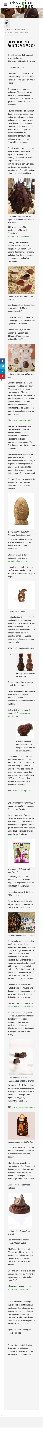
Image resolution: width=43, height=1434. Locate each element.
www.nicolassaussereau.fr (24, 1107)
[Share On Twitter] (2, 366)
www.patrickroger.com (22, 791)
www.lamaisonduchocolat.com (20, 236)
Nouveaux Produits (11, 36)
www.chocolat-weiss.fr (23, 1007)
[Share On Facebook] (2, 361)
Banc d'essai (14, 32)
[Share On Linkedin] (2, 371)
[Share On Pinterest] (2, 376)
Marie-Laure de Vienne (17, 29)
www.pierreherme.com (17, 561)
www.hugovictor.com (21, 420)
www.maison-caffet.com (18, 1289)
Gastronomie (23, 32)
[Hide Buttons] (1, 380)
